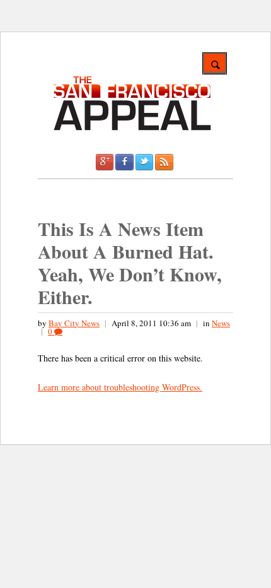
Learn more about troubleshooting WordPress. (120, 387)
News (221, 323)
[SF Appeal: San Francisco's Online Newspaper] (132, 128)
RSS (164, 162)
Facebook (124, 162)
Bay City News (74, 323)
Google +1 (104, 162)
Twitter (144, 162)
